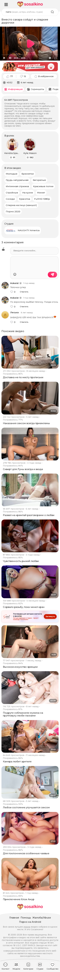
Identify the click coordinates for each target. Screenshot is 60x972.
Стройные (12, 192)
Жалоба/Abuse (41, 917)
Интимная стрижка (17, 186)
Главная (14, 917)
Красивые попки (43, 186)
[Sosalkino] (30, 4)
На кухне (27, 192)
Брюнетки (28, 173)
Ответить (24, 292)
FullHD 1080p (42, 199)
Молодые (11, 173)
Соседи (10, 199)
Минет (41, 192)
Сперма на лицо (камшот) (21, 205)
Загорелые (39, 180)
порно (26, 926)
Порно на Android (30, 922)
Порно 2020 (13, 211)
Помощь (26, 917)
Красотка (24, 199)
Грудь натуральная (17, 180)
